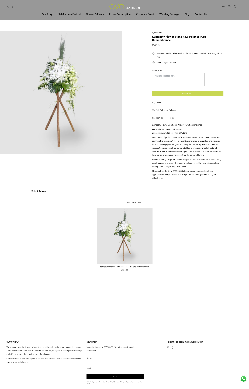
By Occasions (157, 32)
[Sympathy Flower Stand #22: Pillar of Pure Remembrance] (125, 236)
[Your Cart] (241, 7)
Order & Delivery (38, 191)
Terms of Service (136, 382)
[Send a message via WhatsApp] (244, 379)
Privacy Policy (124, 382)
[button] (235, 7)
